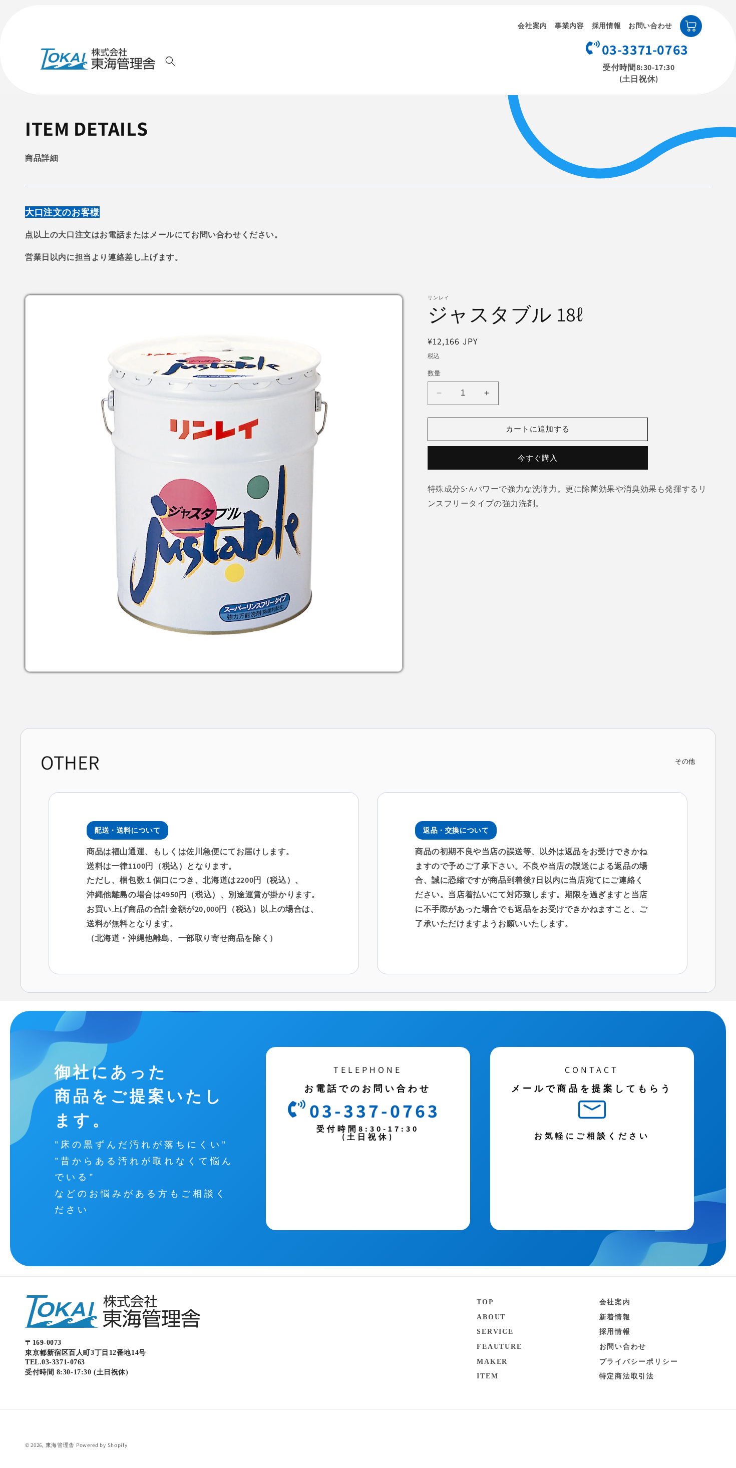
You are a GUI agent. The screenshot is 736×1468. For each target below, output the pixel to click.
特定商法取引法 (627, 1376)
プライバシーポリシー (638, 1361)
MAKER (492, 1361)
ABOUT (491, 1317)
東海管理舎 (60, 1444)
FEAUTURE (499, 1346)
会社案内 (532, 26)
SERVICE (495, 1331)
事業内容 (569, 26)
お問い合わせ (650, 26)
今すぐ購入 (538, 458)
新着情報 (615, 1317)
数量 (434, 373)
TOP (485, 1302)
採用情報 (606, 26)
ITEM (487, 1376)
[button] (170, 61)
